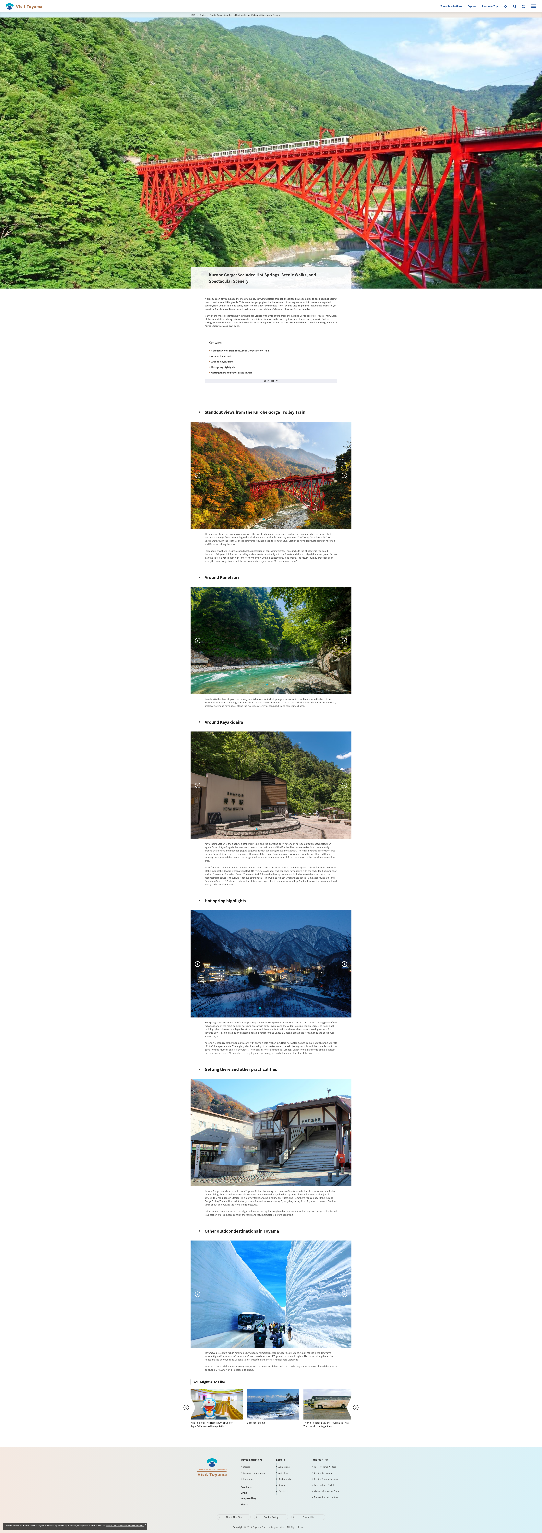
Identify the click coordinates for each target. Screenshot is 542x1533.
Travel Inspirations (451, 6)
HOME (193, 15)
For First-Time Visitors (325, 1466)
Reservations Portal (324, 1485)
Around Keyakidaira (222, 361)
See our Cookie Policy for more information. (125, 1526)
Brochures (247, 1487)
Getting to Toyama (323, 1472)
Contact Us (308, 1517)
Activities (283, 1472)
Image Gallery (248, 1498)
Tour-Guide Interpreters (326, 1497)
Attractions (284, 1466)
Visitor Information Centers (328, 1491)
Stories (203, 15)
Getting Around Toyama (326, 1479)
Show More (269, 380)
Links (244, 1492)
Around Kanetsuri (221, 356)
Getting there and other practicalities (231, 372)
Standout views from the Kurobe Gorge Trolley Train (240, 350)
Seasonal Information (254, 1472)
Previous (197, 475)
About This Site (234, 1517)
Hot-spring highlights (223, 367)
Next (344, 475)
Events (281, 1491)
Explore (472, 6)
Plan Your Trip (490, 6)
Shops (281, 1485)
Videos (244, 1504)
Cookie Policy (271, 1517)
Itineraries (248, 1479)
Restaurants (284, 1479)
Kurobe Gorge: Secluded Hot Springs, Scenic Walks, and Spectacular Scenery (245, 15)
